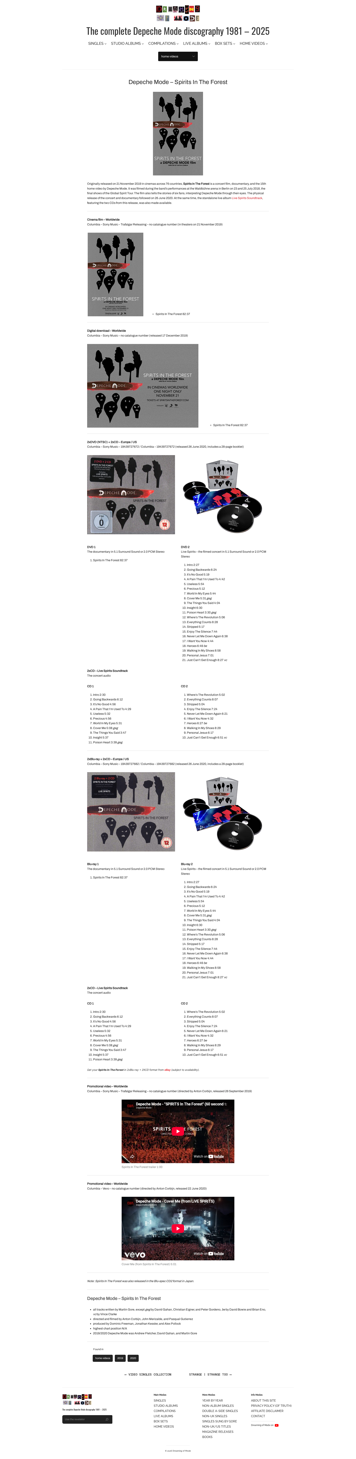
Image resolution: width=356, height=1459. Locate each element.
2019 (120, 1358)
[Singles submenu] (105, 43)
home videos (102, 1358)
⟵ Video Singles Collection (148, 1374)
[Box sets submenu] (234, 43)
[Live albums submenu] (209, 43)
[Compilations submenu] (178, 43)
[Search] (107, 1419)
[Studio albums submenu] (143, 43)
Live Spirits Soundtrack (247, 198)
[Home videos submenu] (267, 43)
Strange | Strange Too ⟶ (210, 1374)
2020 (133, 1358)
